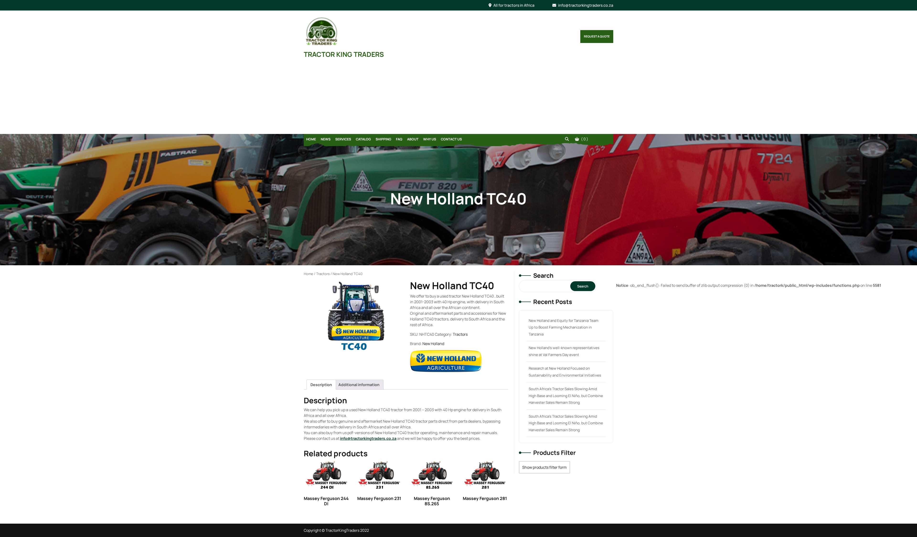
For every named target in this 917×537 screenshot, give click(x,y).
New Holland (433, 343)
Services (343, 139)
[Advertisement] (458, 98)
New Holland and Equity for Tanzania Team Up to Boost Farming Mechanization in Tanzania (563, 327)
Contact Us (451, 139)
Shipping (383, 139)
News (326, 139)
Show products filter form (544, 467)
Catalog (363, 139)
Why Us (429, 139)
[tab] (321, 385)
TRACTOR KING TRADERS (344, 54)
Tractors (323, 273)
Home (311, 139)
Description (321, 384)
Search (543, 275)
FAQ (399, 139)
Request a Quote (597, 36)
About (412, 139)
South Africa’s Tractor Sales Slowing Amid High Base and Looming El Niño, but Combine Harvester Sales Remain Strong (566, 395)
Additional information (358, 384)
